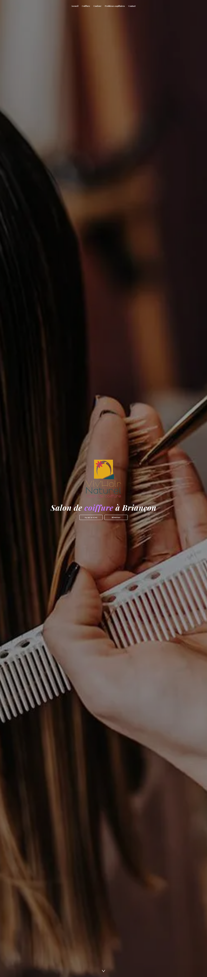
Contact (132, 6)
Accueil (74, 6)
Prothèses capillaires (115, 6)
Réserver (116, 517)
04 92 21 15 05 (91, 517)
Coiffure (86, 6)
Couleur (97, 6)
